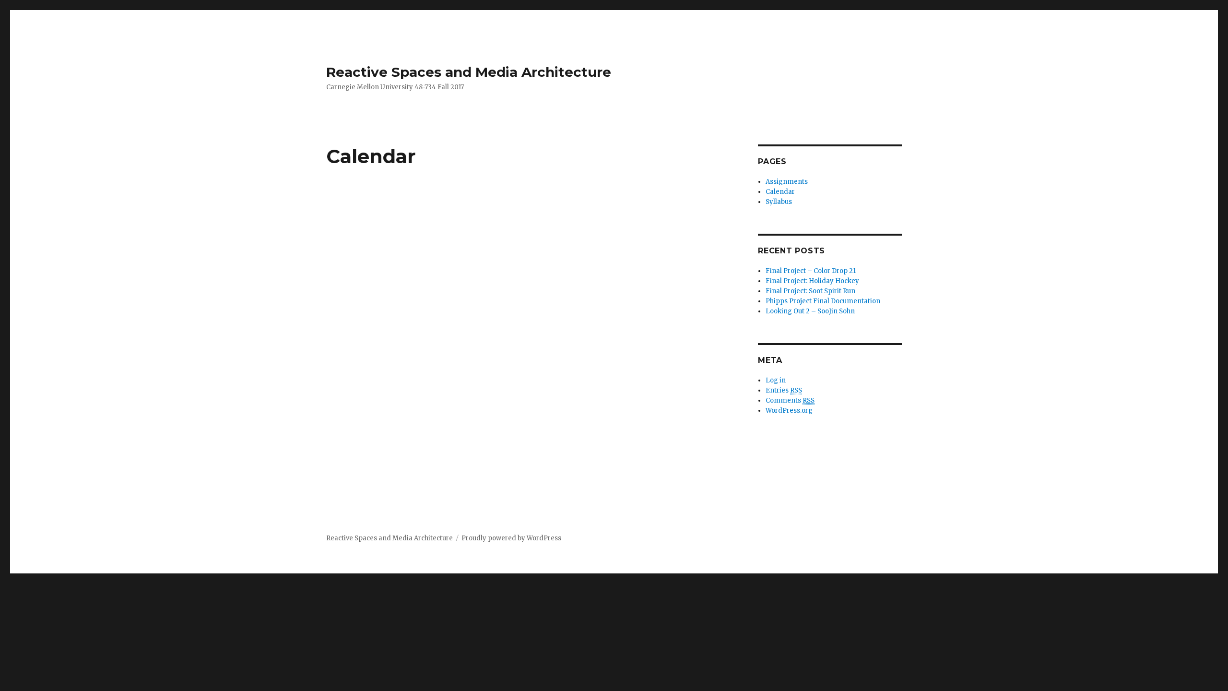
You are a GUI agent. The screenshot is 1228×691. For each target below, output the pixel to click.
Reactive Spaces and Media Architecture (468, 72)
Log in (776, 380)
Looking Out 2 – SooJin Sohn (810, 311)
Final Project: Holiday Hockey (812, 281)
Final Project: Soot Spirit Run (810, 291)
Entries (784, 390)
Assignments (787, 182)
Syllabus (779, 202)
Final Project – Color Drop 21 (811, 271)
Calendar (780, 192)
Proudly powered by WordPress (511, 538)
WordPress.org (789, 410)
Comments (790, 400)
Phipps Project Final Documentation (823, 301)
